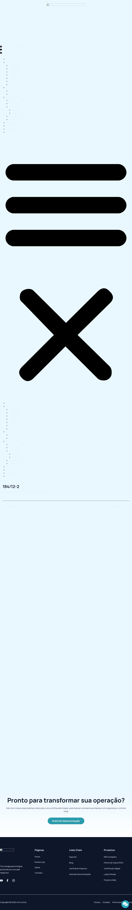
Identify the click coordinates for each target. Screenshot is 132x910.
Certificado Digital (17, 94)
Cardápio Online (16, 119)
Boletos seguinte (120, 506)
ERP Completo (110, 857)
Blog (71, 862)
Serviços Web (12, 97)
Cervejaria (13, 78)
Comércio (13, 65)
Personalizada (18, 113)
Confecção (14, 84)
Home (8, 59)
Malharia (12, 81)
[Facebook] (7, 880)
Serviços (10, 87)
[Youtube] (1, 880)
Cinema (12, 75)
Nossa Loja (11, 122)
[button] (66, 269)
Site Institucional (16, 100)
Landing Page (15, 103)
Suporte (73, 857)
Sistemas (10, 62)
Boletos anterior (11, 506)
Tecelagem (14, 68)
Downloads (11, 129)
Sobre (37, 867)
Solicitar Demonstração (80, 874)
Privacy (97, 902)
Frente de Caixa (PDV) (113, 862)
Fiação (12, 71)
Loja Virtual (14, 106)
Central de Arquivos (78, 868)
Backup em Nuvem (17, 90)
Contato (10, 132)
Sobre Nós (10, 125)
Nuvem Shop (17, 110)
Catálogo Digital (16, 116)
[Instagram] (13, 880)
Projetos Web (110, 880)
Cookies (106, 902)
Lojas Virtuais (110, 874)
